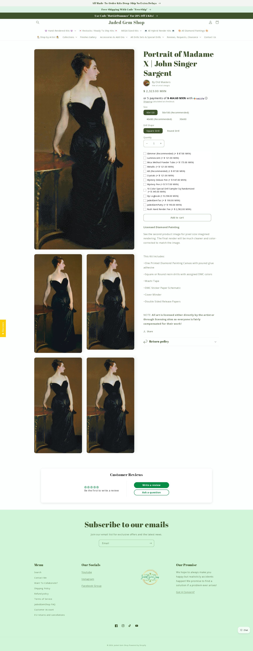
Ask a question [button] (151, 492)
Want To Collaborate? (46, 582)
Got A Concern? (185, 592)
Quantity (147, 137)
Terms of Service (43, 598)
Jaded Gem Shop (121, 645)
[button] (37, 22)
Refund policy (41, 593)
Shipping (147, 101)
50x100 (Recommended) (175, 112)
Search (37, 572)
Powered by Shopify (137, 645)
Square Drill (153, 130)
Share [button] (150, 331)
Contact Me (40, 577)
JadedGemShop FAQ (44, 604)
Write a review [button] (151, 485)
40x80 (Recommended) (159, 119)
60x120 (150, 112)
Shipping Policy (42, 588)
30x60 (183, 119)
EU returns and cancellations (49, 614)
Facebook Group (92, 585)
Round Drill (173, 130)
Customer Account (44, 609)
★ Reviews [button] (3, 328)
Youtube (87, 572)
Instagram (88, 579)
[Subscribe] (150, 543)
